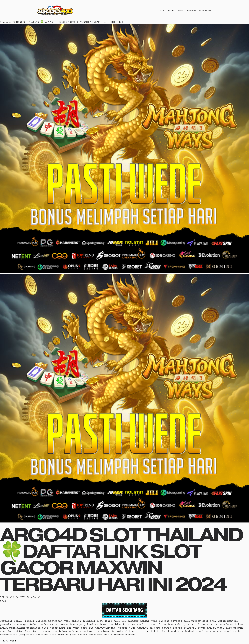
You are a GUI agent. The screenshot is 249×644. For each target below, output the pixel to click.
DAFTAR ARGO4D (9, 641)
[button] (10, 641)
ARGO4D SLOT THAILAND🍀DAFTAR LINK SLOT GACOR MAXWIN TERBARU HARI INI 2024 (66, 22)
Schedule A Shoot (205, 10)
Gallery (180, 10)
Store (162, 10)
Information (191, 10)
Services (171, 10)
